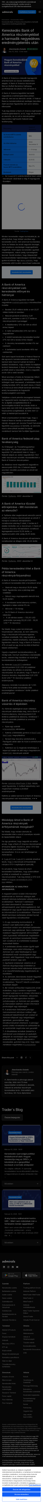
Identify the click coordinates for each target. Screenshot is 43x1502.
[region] (21, 1484)
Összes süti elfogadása (21, 1489)
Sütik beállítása (21, 1499)
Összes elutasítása (21, 1494)
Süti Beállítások (35, 1485)
